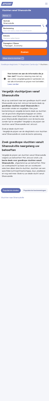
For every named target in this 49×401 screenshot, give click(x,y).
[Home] (7, 4)
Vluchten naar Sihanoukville (12, 197)
